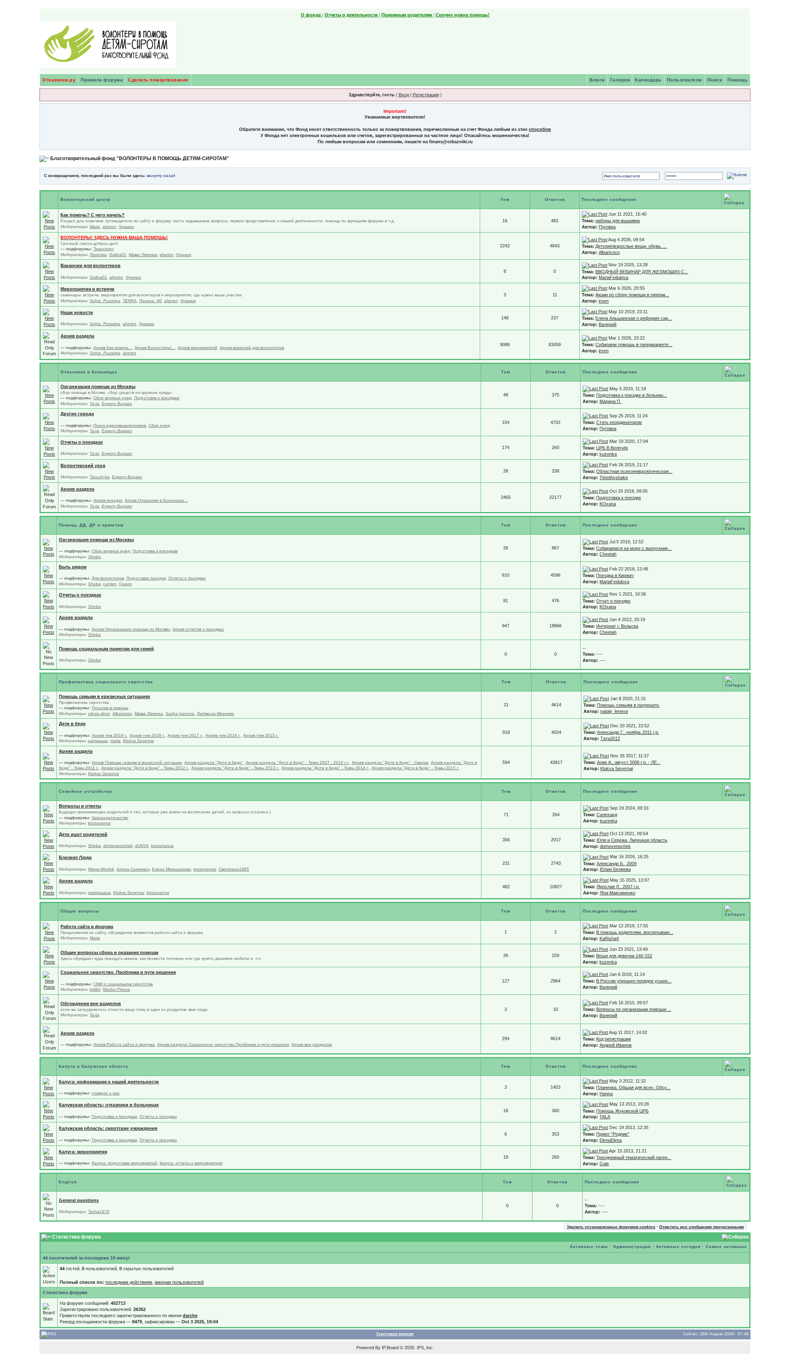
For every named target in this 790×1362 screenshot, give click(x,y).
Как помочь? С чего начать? (92, 214)
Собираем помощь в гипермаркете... (633, 344)
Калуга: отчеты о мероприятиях (191, 1163)
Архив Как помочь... (112, 347)
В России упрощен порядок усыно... (634, 980)
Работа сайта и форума (86, 926)
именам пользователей (179, 1282)
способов (540, 129)
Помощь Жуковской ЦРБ (622, 1110)
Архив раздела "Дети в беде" (213, 762)
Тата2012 (610, 738)
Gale (604, 1163)
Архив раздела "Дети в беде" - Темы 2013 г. (235, 768)
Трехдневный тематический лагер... (633, 1157)
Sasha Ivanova (179, 713)
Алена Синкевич (132, 869)
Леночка (98, 254)
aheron (109, 226)
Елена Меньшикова (171, 869)
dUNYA (142, 845)
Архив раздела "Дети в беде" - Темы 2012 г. (145, 768)
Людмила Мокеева (215, 713)
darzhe (190, 1315)
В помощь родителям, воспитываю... (634, 932)
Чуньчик (126, 226)
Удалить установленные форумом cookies (611, 1227)
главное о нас (106, 1093)
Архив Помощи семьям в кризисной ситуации (137, 762)
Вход (404, 94)
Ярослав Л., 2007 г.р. (618, 886)
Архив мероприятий (197, 347)
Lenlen (109, 584)
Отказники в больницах (89, 372)
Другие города (77, 413)
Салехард (607, 814)
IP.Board (390, 1347)
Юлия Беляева (615, 869)
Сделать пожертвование (158, 79)
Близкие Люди (75, 857)
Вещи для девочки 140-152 (624, 955)
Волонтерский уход (82, 465)
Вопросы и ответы (80, 805)
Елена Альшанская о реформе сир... (633, 318)
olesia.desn (99, 713)
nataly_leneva (614, 711)
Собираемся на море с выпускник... (634, 548)
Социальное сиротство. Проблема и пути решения (118, 972)
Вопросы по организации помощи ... (633, 1009)
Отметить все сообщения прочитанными (701, 1227)
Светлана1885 (233, 869)
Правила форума (102, 79)
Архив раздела (77, 335)
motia (115, 740)
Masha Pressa (116, 989)
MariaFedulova (613, 277)
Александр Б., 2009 (617, 863)
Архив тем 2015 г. (261, 735)
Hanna (606, 1093)
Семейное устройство (85, 791)
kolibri (95, 989)
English (68, 1182)
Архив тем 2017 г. (185, 735)
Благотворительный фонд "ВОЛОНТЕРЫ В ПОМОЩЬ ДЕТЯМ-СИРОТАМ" (139, 158)
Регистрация (426, 94)
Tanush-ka (99, 477)
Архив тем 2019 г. (109, 735)
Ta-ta (94, 403)
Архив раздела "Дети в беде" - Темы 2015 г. (415, 768)
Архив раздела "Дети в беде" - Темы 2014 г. (325, 768)
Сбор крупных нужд (112, 398)
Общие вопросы (80, 911)
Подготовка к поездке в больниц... (631, 395)
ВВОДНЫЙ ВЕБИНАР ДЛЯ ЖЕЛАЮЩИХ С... (641, 271)
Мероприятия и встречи (87, 288)
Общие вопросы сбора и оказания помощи (109, 952)
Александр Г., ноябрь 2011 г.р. (628, 732)
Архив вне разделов (311, 1044)
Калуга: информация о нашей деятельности (109, 1081)
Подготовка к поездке (618, 497)
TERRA (130, 300)
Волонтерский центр (85, 199)
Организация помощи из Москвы (97, 386)
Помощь (737, 79)
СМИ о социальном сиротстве (123, 984)
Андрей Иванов (615, 1045)
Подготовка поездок (146, 578)
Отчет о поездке (613, 600)
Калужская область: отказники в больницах (109, 1104)
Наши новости (76, 312)
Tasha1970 (98, 1211)
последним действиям (128, 1282)
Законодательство (110, 817)
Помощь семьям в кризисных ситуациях (104, 696)
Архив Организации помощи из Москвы (131, 629)
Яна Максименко (617, 892)
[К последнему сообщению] (594, 214)
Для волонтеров (108, 578)
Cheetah (607, 554)
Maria (95, 226)
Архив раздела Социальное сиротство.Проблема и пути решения (223, 1044)
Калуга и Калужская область (94, 1066)
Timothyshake (613, 477)
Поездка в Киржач (615, 575)
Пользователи (684, 79)
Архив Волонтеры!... (155, 347)
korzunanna (99, 823)
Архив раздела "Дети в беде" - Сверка (390, 762)
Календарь (648, 79)
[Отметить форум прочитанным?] (49, 220)
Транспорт (103, 249)
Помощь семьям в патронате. (628, 705)
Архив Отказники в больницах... (156, 500)
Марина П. (610, 401)
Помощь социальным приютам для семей (106, 648)
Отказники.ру (58, 79)
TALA (604, 1116)
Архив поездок (107, 500)
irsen (604, 300)
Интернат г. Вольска (617, 626)
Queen (125, 584)
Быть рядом (72, 566)
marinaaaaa (99, 892)
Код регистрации (613, 1038)
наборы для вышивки (617, 220)
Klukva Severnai (138, 740)
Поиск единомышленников (119, 425)
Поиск (715, 79)
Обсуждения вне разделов (90, 1003)
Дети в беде (72, 723)
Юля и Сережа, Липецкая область (632, 840)
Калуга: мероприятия (83, 1151)
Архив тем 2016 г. (223, 735)
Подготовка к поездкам (156, 398)
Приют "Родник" (612, 1134)
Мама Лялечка (143, 254)
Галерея (620, 79)
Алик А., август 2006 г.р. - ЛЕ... (628, 762)
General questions (79, 1200)
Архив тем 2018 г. (147, 735)
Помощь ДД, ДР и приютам (91, 525)
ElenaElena (610, 1140)
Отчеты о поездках (81, 442)
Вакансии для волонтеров (90, 265)
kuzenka (608, 454)
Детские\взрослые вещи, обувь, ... (631, 246)
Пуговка (607, 226)
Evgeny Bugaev (117, 403)
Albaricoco (609, 252)
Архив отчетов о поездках (198, 629)
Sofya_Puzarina (105, 300)
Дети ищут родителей (83, 834)
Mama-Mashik (101, 869)
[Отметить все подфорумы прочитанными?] (49, 245)
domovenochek (117, 845)
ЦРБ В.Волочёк (612, 447)
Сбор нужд (159, 425)
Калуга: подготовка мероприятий (124, 1163)
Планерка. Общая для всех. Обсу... (633, 1087)
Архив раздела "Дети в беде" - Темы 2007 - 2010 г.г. (297, 762)
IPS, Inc (424, 1347)
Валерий (607, 324)
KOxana (607, 503)
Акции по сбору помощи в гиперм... (632, 294)
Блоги (597, 79)
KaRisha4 (609, 938)
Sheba (94, 556)
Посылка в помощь (110, 707)
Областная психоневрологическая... (634, 471)
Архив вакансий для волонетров (252, 347)
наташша (98, 740)
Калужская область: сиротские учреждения (108, 1128)
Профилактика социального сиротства (106, 682)
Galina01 (117, 254)
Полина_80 (150, 300)
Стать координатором (619, 422)
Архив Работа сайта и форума (124, 1044)
